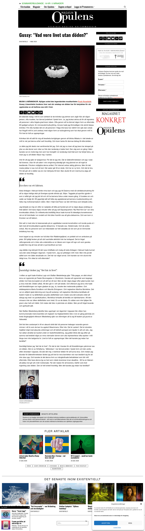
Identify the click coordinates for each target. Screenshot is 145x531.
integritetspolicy (117, 97)
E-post (101, 79)
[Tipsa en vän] (29, 112)
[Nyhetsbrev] (41, 112)
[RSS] (37, 112)
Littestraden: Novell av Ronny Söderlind (29, 457)
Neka (130, 523)
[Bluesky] (33, 112)
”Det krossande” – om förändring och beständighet (43, 507)
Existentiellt (23, 42)
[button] (141, 504)
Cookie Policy (117, 527)
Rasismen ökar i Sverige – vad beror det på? (55, 457)
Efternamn (102, 90)
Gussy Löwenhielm (40, 466)
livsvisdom (53, 466)
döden (29, 466)
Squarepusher (56, 468)
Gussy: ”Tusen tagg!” (19, 511)
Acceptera (106, 523)
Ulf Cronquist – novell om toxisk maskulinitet (81, 457)
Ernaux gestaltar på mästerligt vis (18, 522)
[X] (25, 112)
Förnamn (101, 85)
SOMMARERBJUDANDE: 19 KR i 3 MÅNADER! (43, 3)
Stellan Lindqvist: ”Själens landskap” (69, 507)
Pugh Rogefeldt (84, 101)
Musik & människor (66, 466)
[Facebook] (21, 112)
